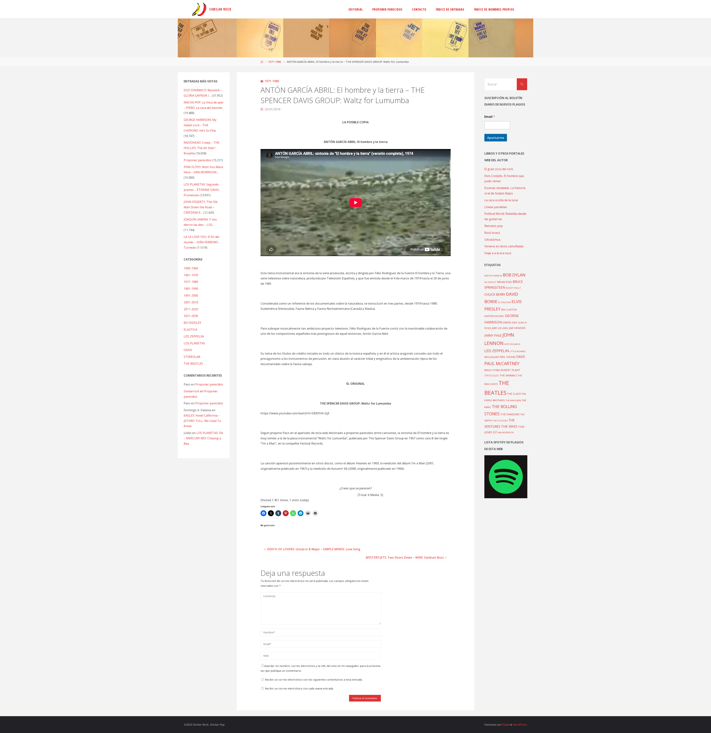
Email (489, 116)
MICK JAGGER (491, 357)
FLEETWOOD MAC (494, 316)
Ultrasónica (492, 240)
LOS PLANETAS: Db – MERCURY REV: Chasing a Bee (203, 438)
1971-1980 (274, 62)
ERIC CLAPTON (509, 309)
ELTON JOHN (504, 302)
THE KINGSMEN (513, 400)
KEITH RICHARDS (512, 344)
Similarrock (191, 391)
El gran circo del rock (498, 169)
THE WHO (509, 426)
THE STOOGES (500, 420)
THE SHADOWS (510, 414)
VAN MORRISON (506, 432)
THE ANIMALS (508, 375)
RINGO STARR (492, 370)
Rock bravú (492, 233)
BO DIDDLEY (192, 323)
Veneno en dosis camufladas (504, 246)
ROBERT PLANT (510, 370)
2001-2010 (191, 302)
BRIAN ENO (504, 282)
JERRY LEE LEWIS (500, 328)
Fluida (505, 724)
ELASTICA (190, 330)
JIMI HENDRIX (517, 328)
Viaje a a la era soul (497, 253)
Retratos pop (493, 226)
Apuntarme (495, 138)
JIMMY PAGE (493, 335)
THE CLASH (514, 393)
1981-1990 (191, 289)
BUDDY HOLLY (513, 287)
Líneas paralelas (495, 207)
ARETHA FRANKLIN (493, 275)
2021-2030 (191, 316)
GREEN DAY (510, 322)
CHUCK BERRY (494, 294)
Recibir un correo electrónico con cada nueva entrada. (299, 688)
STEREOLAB (192, 357)
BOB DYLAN (514, 275)
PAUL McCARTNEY (501, 363)
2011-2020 (191, 309)
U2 (495, 432)
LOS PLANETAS (194, 343)
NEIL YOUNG (507, 357)
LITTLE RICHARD (518, 351)
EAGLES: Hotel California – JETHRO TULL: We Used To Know (202, 420)
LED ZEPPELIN (194, 336)
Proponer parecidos (209, 384)
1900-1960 (191, 268)
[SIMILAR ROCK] (199, 9)
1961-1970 (191, 275)
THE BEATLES (193, 364)
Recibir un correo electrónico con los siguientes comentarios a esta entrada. (314, 679)
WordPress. (520, 724)
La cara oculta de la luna (501, 200)
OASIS (188, 350)
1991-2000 (191, 295)
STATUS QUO (491, 375)
